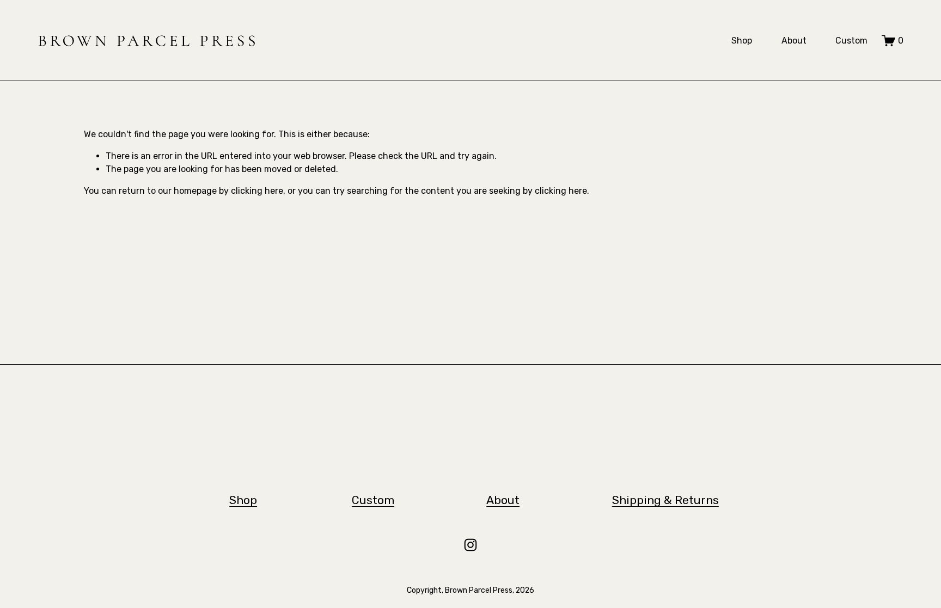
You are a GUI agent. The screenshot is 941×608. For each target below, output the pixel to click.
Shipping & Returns (665, 500)
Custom (851, 40)
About (793, 40)
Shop (741, 40)
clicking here (257, 191)
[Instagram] (470, 544)
